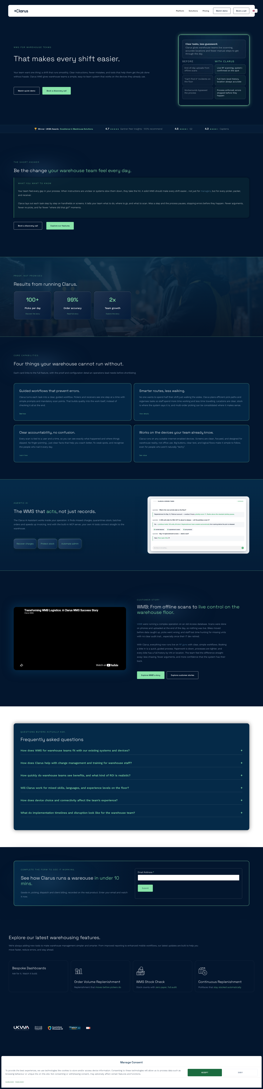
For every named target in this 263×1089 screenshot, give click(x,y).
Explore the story (112, 314)
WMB (139, 624)
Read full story (72, 314)
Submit (145, 888)
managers (206, 191)
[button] (254, 10)
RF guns (183, 644)
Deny (240, 1072)
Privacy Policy (19, 1081)
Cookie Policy (9, 1081)
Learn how (23, 455)
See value (143, 455)
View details (144, 414)
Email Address (146, 872)
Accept (204, 1072)
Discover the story (32, 314)
